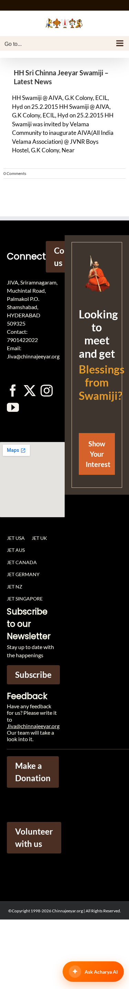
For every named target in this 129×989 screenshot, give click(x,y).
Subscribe (33, 675)
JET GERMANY (23, 574)
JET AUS (16, 550)
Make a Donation (33, 772)
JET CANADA (22, 562)
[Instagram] (47, 390)
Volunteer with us (34, 837)
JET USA (16, 538)
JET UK (39, 538)
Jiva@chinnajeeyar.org (33, 726)
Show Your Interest (98, 454)
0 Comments (14, 173)
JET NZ (14, 586)
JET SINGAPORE (25, 598)
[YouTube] (13, 407)
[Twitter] (30, 390)
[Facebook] (13, 390)
